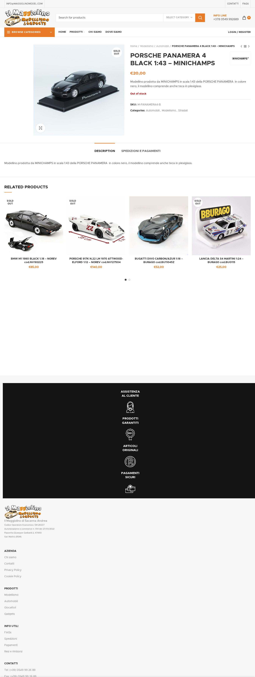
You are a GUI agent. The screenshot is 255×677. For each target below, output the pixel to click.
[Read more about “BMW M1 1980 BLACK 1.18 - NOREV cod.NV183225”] (60, 202)
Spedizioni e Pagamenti (141, 150)
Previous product (241, 46)
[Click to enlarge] (40, 128)
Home (133, 46)
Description (104, 150)
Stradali (183, 110)
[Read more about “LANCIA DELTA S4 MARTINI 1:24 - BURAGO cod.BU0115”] (248, 202)
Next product (249, 46)
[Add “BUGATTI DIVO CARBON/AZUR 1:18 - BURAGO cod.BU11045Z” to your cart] (185, 202)
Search (200, 17)
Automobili (162, 46)
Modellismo (146, 46)
